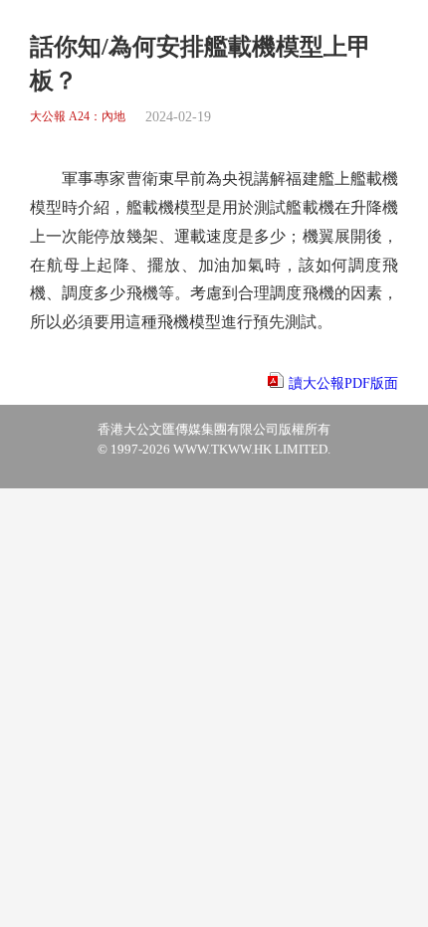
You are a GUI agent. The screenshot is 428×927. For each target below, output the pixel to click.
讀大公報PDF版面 (343, 383)
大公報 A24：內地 (77, 116)
